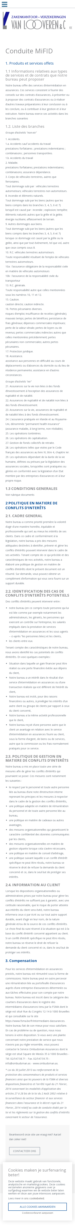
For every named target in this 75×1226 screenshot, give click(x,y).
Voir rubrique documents (19, 494)
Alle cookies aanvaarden (37, 1206)
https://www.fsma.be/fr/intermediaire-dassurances (35, 1021)
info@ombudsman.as (18, 1063)
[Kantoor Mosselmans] (37, 20)
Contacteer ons (24, 1151)
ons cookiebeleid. (34, 1198)
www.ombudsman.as (45, 1063)
